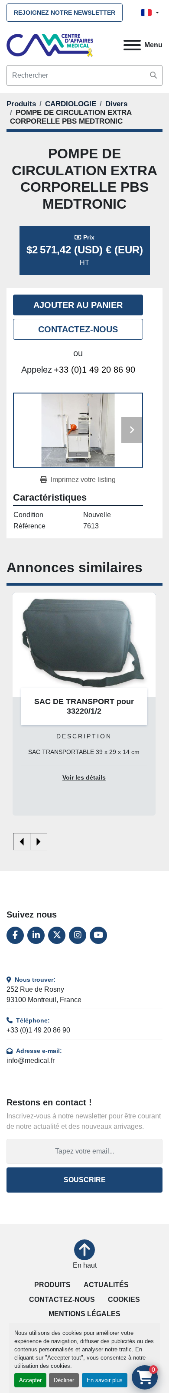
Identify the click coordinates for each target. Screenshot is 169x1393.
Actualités (106, 1284)
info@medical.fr (30, 1060)
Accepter (30, 1380)
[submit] (153, 75)
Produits (52, 1284)
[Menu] (132, 45)
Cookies (124, 1299)
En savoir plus (105, 1380)
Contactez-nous (78, 329)
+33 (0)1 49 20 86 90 (94, 369)
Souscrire (85, 1179)
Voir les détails (84, 777)
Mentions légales (84, 1314)
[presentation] (21, 841)
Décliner (64, 1380)
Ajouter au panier (78, 305)
